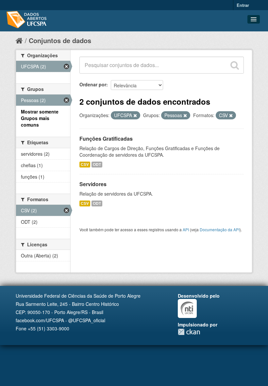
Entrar (243, 5)
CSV (85, 164)
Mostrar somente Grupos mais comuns (40, 118)
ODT (97, 164)
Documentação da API (220, 229)
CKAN (189, 331)
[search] (234, 65)
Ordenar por (92, 84)
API (186, 229)
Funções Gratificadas (106, 138)
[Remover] (135, 115)
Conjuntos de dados (60, 40)
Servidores (93, 184)
